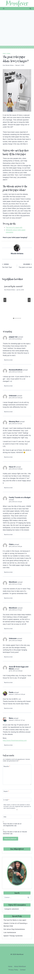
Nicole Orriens (10, 65)
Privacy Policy (13, 970)
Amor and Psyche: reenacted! (13, 286)
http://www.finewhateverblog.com (15, 740)
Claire (11, 544)
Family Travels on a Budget (19, 497)
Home (10, 966)
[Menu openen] (3, 8)
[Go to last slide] (4, 300)
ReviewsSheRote (15, 370)
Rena (11, 718)
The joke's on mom (25, 266)
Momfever (13, 582)
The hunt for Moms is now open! (14, 920)
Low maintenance (9, 932)
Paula (11, 692)
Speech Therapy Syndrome (12, 936)
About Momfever (20, 966)
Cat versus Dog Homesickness (14, 929)
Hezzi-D (12, 467)
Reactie (7, 766)
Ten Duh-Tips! (7, 266)
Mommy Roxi (14, 422)
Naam (6, 791)
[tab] (13, 318)
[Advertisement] (17, 28)
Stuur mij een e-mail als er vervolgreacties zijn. (12, 824)
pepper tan (13, 337)
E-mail (6, 800)
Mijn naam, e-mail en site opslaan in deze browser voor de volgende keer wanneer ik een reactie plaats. (17, 806)
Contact (22, 970)
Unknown (13, 396)
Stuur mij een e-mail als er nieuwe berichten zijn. (15, 832)
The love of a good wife (14, 227)
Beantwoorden (8, 360)
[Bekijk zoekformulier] (30, 8)
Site (5, 817)
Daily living (6, 53)
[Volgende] (29, 300)
